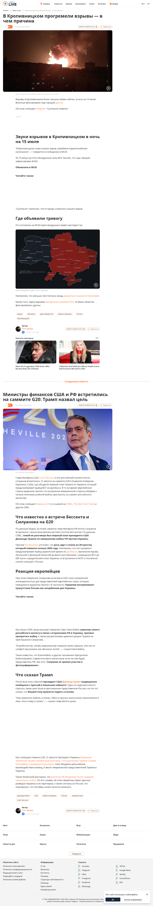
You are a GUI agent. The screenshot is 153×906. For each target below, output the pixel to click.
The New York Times (84, 503)
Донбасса (72, 551)
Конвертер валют (48, 889)
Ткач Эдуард (27, 328)
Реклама (44, 876)
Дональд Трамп (71, 681)
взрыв (19, 314)
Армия (69, 4)
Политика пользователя (14, 866)
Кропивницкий (23, 318)
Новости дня (17, 10)
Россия (79, 314)
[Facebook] (23, 332)
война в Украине (64, 314)
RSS (121, 882)
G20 (36, 796)
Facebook (86, 882)
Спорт (92, 4)
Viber (84, 874)
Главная (6, 10)
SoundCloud (125, 878)
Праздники (118, 844)
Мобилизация (83, 834)
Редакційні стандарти (12, 876)
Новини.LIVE (43, 503)
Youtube (85, 866)
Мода (115, 834)
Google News (125, 870)
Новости (58, 4)
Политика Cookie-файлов (14, 879)
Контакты (45, 873)
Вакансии (45, 869)
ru (143, 4)
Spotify (122, 874)
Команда (44, 883)
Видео (115, 4)
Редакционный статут (13, 873)
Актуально (45, 825)
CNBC (69, 503)
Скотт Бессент (46, 477)
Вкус (78, 825)
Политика (81, 844)
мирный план (77, 796)
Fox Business (31, 544)
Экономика (80, 4)
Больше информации (133, 899)
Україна (46, 4)
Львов (43, 834)
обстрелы (31, 314)
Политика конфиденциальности (17, 869)
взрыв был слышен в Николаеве (81, 295)
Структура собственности (52, 879)
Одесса (43, 844)
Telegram (41, 108)
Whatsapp (86, 886)
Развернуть (76, 854)
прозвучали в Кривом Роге (59, 301)
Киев (5, 834)
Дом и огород (119, 825)
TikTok (122, 866)
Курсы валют (46, 886)
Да (113, 899)
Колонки (102, 4)
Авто (5, 825)
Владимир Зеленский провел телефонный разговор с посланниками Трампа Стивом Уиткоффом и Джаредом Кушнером (56, 761)
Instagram (86, 878)
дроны (59, 102)
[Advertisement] (56, 123)
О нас (43, 866)
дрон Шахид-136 (46, 314)
